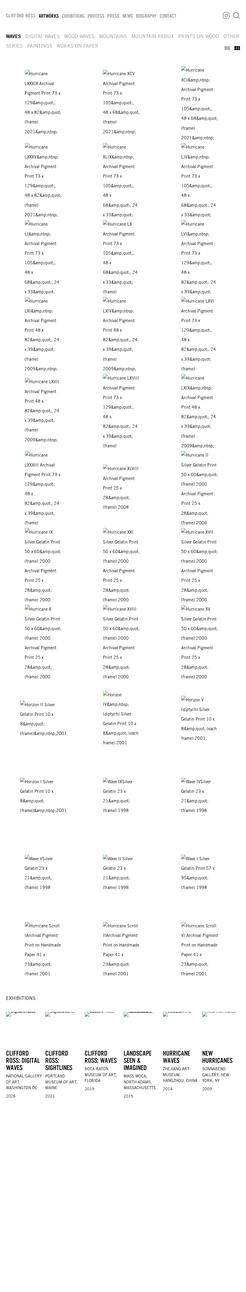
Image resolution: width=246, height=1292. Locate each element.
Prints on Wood (198, 36)
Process (96, 16)
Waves (13, 36)
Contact (168, 16)
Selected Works (227, 48)
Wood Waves (79, 36)
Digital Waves (43, 36)
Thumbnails (237, 48)
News (127, 16)
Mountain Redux (152, 36)
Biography (146, 16)
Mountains (113, 36)
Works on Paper (77, 46)
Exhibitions (73, 16)
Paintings (39, 46)
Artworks (49, 16)
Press (113, 16)
